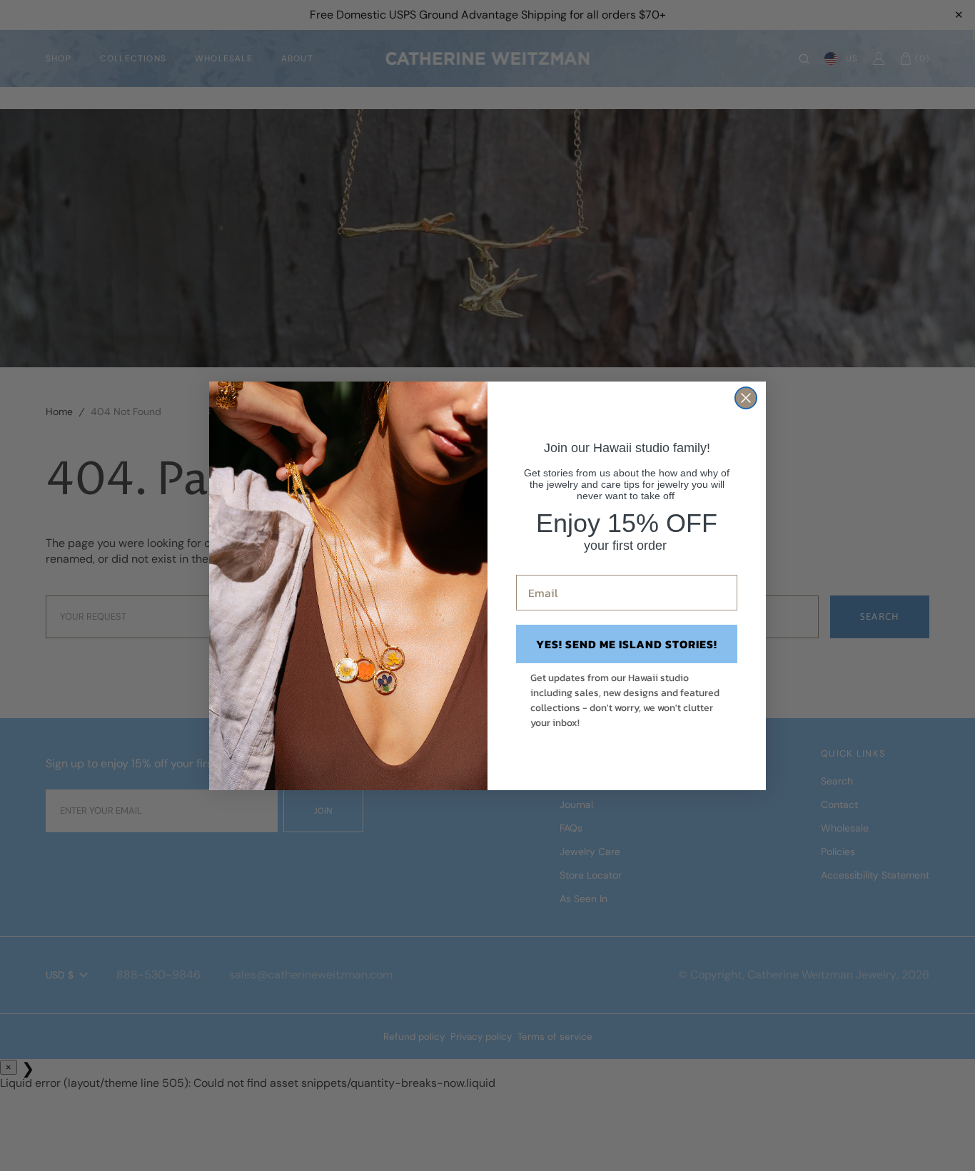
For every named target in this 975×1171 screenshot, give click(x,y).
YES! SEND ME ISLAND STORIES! (626, 644)
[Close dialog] (746, 398)
